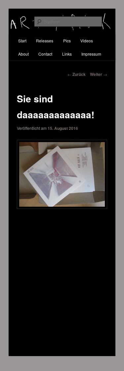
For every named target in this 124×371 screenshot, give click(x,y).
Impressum (91, 54)
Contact (45, 54)
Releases (44, 40)
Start (22, 40)
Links (67, 54)
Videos (86, 40)
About (23, 54)
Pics (67, 40)
